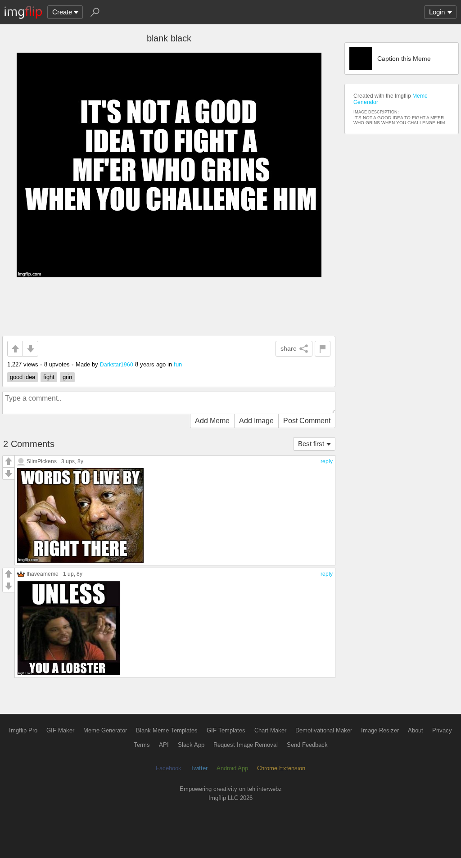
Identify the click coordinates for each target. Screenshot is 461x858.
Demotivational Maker (323, 730)
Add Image (256, 420)
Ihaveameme (43, 574)
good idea (22, 377)
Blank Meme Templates (167, 730)
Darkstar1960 (116, 364)
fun (178, 364)
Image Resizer (380, 730)
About (415, 730)
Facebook (168, 768)
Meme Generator (105, 730)
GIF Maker (60, 730)
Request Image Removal (245, 744)
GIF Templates (226, 730)
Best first (311, 443)
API (164, 744)
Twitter (199, 768)
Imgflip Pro (23, 730)
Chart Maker (270, 730)
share (288, 348)
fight (48, 377)
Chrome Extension (281, 768)
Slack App (191, 744)
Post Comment (306, 420)
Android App (232, 768)
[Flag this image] (322, 349)
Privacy (442, 730)
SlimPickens (42, 461)
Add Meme (212, 420)
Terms (142, 744)
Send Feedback (307, 744)
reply (327, 461)
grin (67, 377)
